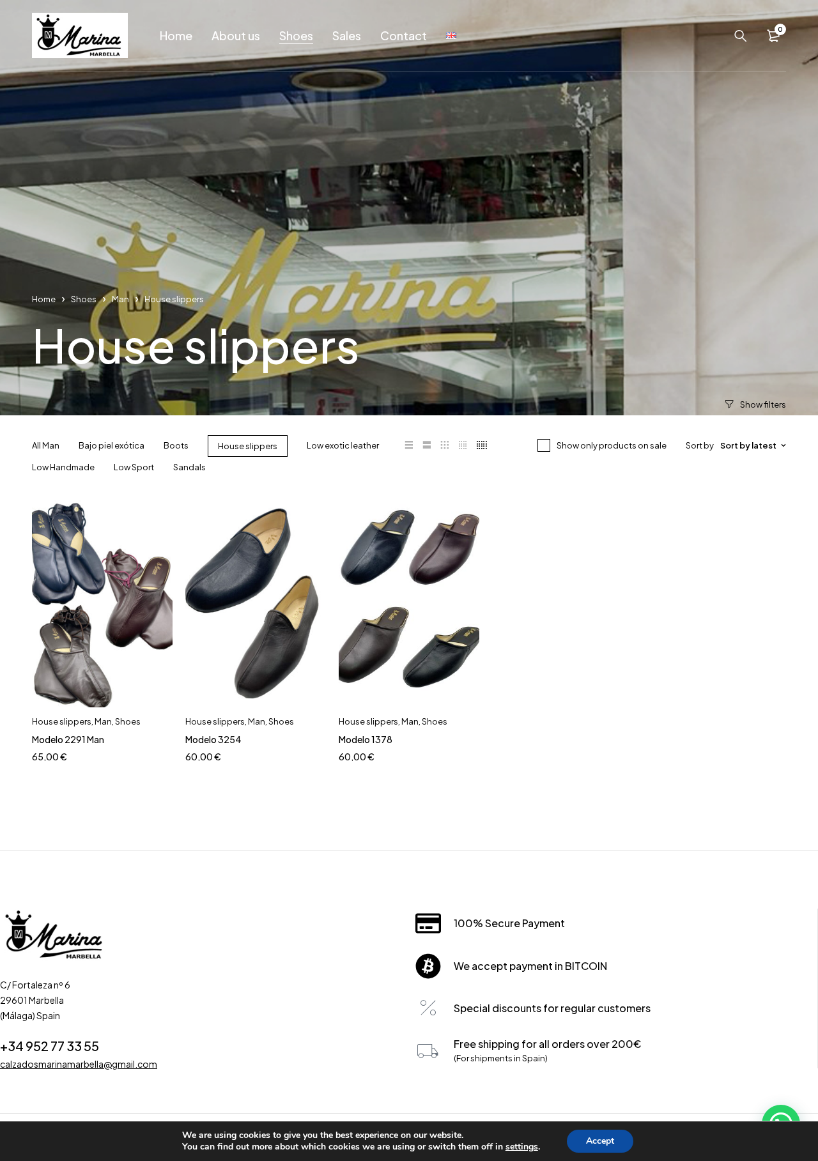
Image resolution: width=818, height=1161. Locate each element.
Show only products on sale (612, 445)
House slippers (247, 446)
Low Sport (134, 467)
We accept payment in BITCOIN (530, 966)
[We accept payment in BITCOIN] (428, 966)
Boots (176, 445)
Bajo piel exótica (111, 445)
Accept (600, 1141)
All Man (45, 445)
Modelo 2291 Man (68, 739)
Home (44, 299)
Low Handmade (63, 467)
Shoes (83, 299)
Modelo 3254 (213, 739)
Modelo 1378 (365, 739)
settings (521, 1147)
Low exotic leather (343, 445)
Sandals (189, 467)
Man (120, 299)
